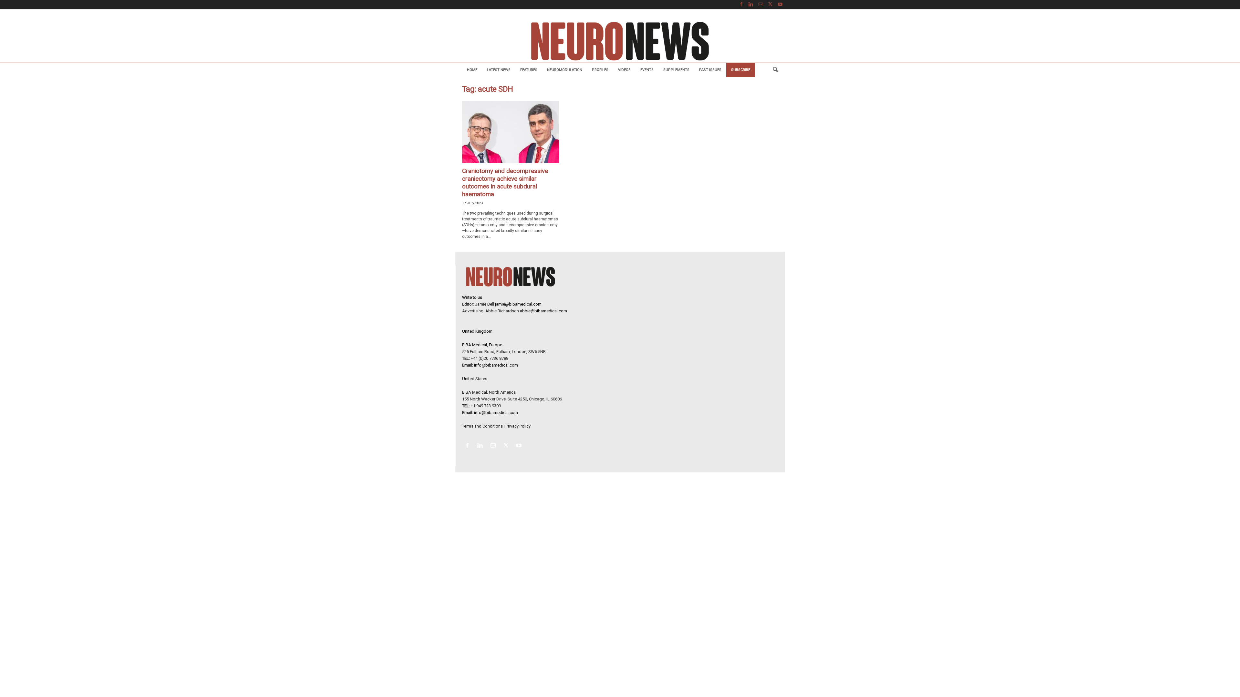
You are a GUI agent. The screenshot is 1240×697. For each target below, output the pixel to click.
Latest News (499, 70)
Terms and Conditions (482, 426)
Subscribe (740, 70)
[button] (775, 70)
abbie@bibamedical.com (543, 310)
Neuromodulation (564, 70)
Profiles (600, 70)
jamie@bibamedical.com (518, 304)
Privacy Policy (518, 426)
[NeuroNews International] (620, 41)
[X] (770, 4)
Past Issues (710, 70)
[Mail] (761, 4)
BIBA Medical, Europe (482, 344)
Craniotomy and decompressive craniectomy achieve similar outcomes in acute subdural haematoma (505, 182)
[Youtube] (780, 4)
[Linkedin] (751, 4)
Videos (624, 70)
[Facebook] (741, 4)
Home (472, 70)
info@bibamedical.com (496, 365)
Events (647, 70)
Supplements (676, 70)
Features (528, 70)
